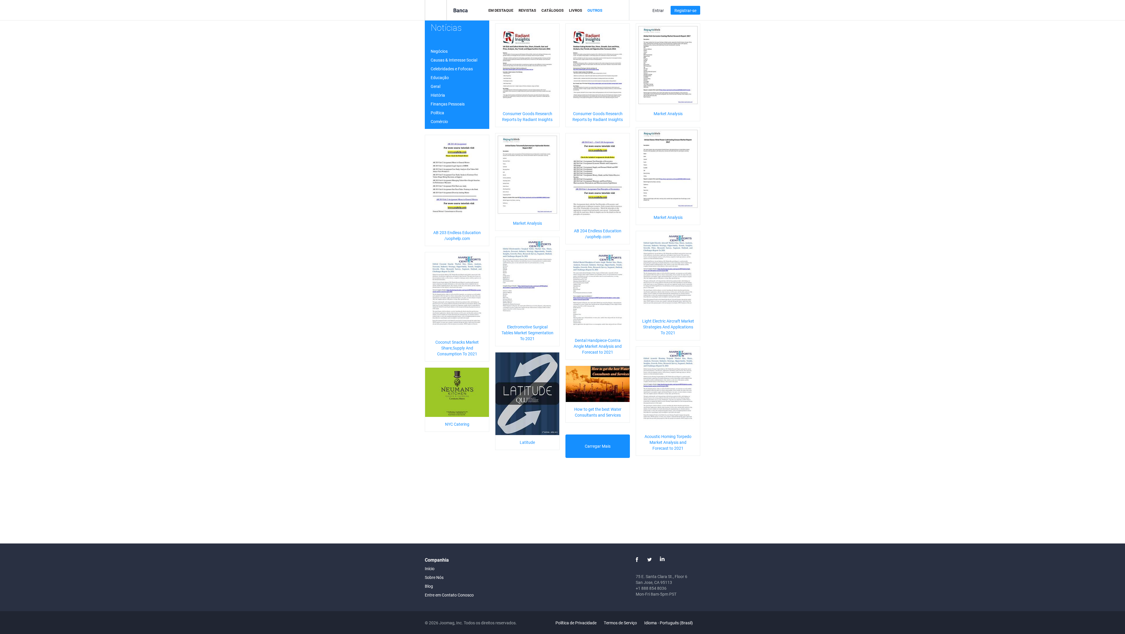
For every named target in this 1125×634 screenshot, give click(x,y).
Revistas (527, 10)
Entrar (658, 10)
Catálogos (552, 10)
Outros (594, 10)
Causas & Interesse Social (454, 60)
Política (437, 112)
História (438, 95)
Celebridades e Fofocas (452, 68)
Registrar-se (685, 10)
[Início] (436, 10)
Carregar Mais (598, 446)
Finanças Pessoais (448, 104)
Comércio (439, 121)
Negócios (439, 51)
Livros (575, 10)
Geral (435, 86)
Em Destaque (500, 10)
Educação (440, 77)
